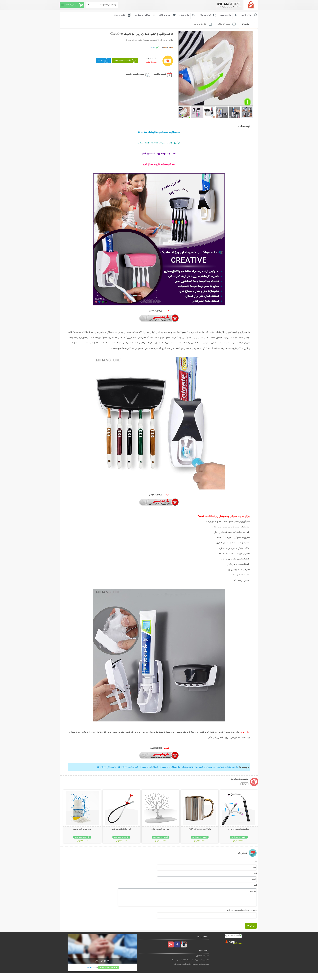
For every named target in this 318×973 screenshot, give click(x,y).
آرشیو (244, 784)
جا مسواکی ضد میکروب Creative (133, 767)
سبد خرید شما (72, 5)
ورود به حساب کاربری (108, 967)
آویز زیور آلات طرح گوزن (160, 829)
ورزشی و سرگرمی (142, 15)
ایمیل (255, 873)
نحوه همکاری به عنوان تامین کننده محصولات (191, 964)
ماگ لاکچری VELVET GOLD (199, 829)
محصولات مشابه (223, 24)
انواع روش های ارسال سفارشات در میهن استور (189, 960)
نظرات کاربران (200, 24)
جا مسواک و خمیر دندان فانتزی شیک (198, 767)
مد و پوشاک (164, 15)
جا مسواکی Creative (106, 767)
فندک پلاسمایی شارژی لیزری (238, 829)
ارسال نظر (251, 926)
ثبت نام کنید (91, 967)
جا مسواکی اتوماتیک (159, 767)
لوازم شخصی (226, 15)
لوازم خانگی (246, 15)
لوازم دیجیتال (205, 15)
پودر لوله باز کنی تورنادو (82, 829)
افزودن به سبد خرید (122, 60)
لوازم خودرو (184, 15)
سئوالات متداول (202, 956)
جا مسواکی (175, 767)
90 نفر (100, 60)
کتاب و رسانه (119, 15)
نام (256, 861)
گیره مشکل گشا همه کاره (121, 829)
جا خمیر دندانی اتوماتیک (227, 767)
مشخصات (245, 24)
